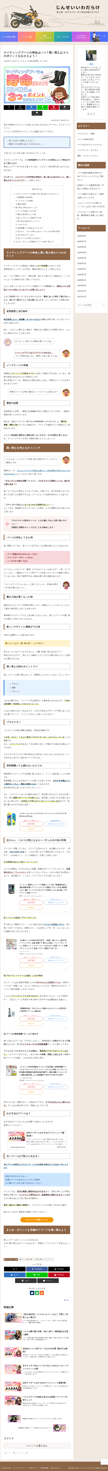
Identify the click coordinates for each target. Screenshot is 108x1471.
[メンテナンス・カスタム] (63, 37)
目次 (34, 189)
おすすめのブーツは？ (26, 235)
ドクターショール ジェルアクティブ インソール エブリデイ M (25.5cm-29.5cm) (42, 815)
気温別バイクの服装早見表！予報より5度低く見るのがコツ (90, 187)
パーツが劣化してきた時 (27, 211)
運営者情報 (44, 1468)
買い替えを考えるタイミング (26, 207)
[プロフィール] (99, 37)
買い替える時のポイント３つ (28, 221)
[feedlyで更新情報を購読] (37, 1293)
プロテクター (23, 224)
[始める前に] (9, 37)
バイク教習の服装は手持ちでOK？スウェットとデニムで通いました (91, 176)
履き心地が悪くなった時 (27, 214)
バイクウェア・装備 (11, 1259)
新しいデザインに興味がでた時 (29, 218)
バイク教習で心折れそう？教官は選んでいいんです (90, 196)
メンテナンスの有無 (25, 201)
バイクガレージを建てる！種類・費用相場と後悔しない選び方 (90, 215)
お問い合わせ (54, 1468)
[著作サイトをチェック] (32, 1293)
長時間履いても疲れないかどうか (30, 228)
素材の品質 (22, 204)
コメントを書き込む (37, 1445)
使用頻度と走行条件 (25, 197)
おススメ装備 (25, 1259)
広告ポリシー (34, 1468)
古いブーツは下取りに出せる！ (29, 238)
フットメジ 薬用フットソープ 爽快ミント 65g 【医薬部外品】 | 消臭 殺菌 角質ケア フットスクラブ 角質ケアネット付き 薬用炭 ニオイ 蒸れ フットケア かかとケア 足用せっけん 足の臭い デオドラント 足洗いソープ (43, 889)
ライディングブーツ (47, 1259)
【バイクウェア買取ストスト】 (37, 1220)
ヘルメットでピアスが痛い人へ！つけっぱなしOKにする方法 (91, 204)
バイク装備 (35, 1259)
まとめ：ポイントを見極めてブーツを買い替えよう (35, 242)
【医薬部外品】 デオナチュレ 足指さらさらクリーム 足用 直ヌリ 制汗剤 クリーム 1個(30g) (43, 1009)
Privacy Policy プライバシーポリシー (14, 1468)
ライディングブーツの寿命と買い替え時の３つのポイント (37, 194)
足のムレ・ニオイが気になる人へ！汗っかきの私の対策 (39, 231)
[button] (64, 107)
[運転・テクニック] (45, 37)
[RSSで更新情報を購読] (42, 1293)
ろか (91, 64)
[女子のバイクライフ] (81, 37)
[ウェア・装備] (27, 37)
